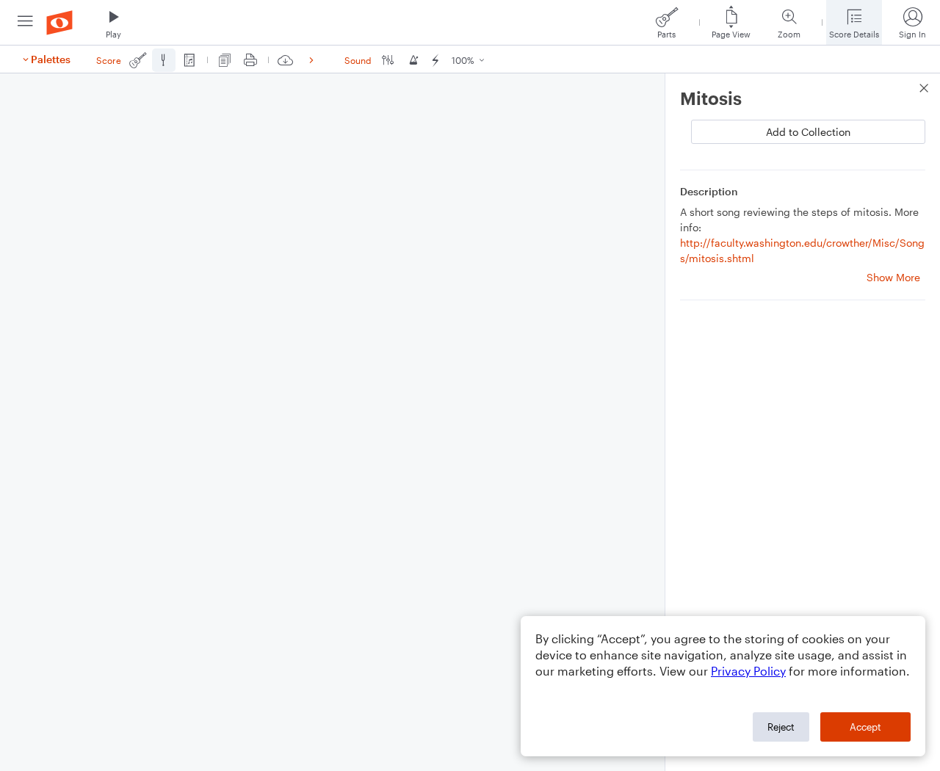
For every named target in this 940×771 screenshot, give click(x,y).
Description (709, 355)
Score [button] (108, 60)
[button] (113, 22)
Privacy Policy (748, 671)
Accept (865, 727)
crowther (729, 131)
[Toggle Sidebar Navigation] (25, 22)
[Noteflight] (59, 22)
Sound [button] (358, 60)
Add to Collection (868, 165)
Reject (781, 727)
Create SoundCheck (868, 198)
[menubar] (470, 23)
